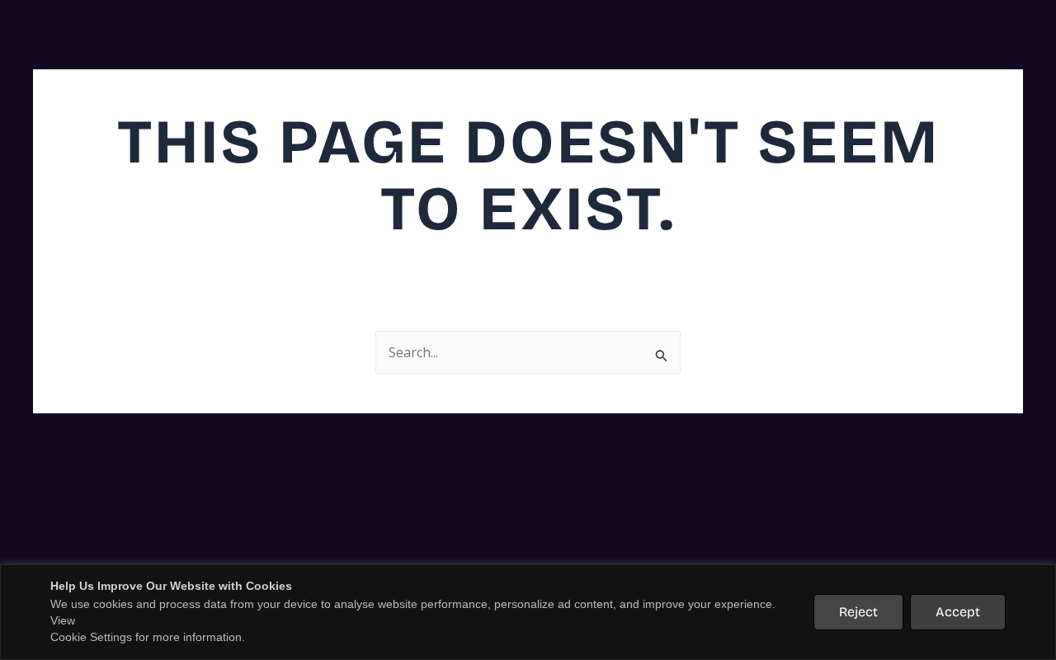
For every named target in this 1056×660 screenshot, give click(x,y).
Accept (958, 612)
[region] (528, 612)
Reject (858, 612)
